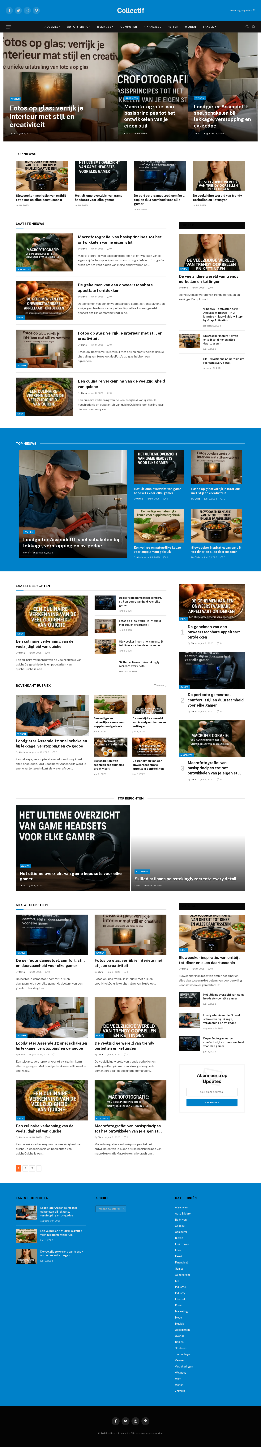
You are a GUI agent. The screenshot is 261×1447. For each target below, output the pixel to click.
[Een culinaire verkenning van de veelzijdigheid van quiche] (44, 397)
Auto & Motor (79, 26)
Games (184, 687)
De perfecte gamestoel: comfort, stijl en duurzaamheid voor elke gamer (159, 200)
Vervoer (179, 1360)
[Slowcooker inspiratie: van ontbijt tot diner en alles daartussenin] (42, 176)
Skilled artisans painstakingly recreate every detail (223, 360)
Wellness (180, 1372)
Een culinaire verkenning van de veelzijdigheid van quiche (121, 384)
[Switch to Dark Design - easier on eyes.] (247, 26)
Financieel (152, 26)
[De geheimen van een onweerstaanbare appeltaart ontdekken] (44, 300)
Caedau (180, 1225)
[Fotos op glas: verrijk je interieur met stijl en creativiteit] (60, 86)
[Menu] (8, 27)
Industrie (180, 1287)
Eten (20, 317)
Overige (180, 1335)
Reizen (173, 26)
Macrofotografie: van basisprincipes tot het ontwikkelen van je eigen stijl (149, 116)
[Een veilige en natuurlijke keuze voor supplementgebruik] (159, 526)
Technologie (182, 1354)
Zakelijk (209, 26)
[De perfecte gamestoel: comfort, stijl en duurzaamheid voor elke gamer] (160, 176)
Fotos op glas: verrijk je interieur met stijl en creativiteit (47, 116)
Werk (178, 1378)
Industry (180, 1293)
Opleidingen (182, 1329)
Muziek (179, 1323)
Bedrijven (105, 26)
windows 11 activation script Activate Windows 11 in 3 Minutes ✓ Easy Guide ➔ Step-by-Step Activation (223, 314)
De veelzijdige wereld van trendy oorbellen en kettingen (217, 198)
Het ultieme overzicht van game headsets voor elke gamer (98, 198)
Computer (128, 26)
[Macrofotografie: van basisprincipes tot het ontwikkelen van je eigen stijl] (153, 86)
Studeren (180, 1348)
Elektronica (182, 1244)
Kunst (178, 1305)
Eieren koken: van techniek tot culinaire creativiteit (109, 764)
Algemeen (53, 26)
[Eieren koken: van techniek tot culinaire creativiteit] (111, 747)
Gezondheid (182, 1274)
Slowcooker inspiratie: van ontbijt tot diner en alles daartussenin (41, 198)
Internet (180, 1299)
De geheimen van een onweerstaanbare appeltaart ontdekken (115, 288)
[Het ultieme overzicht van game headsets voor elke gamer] (101, 176)
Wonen (190, 26)
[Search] (253, 27)
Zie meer (159, 685)
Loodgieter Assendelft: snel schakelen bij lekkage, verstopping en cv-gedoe (222, 116)
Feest (178, 1256)
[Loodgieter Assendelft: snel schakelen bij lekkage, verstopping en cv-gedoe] (223, 86)
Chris (12, 133)
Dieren (179, 1238)
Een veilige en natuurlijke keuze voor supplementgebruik (157, 550)
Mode (183, 269)
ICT (177, 1280)
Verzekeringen (184, 1366)
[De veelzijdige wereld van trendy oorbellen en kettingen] (219, 176)
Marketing (181, 1311)
